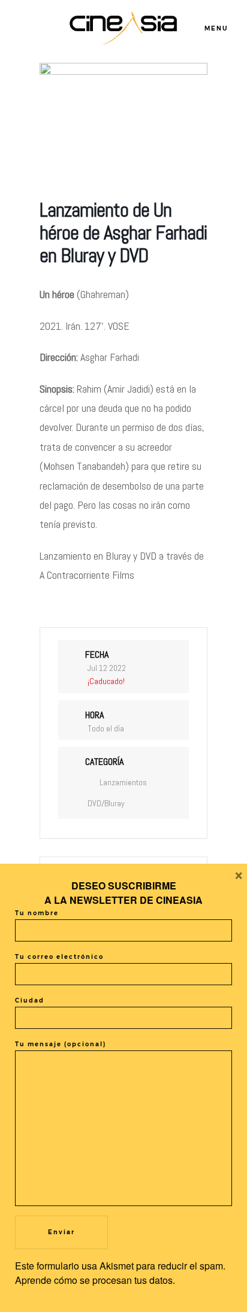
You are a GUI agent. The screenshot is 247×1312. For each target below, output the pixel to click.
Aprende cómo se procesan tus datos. (95, 1280)
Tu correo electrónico (59, 957)
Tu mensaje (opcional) (60, 1044)
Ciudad (29, 1000)
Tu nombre (37, 913)
